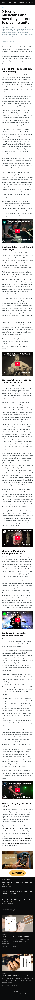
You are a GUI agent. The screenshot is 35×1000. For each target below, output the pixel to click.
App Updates (23, 2)
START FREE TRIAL (17, 873)
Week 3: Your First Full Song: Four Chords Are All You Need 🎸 (16, 901)
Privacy (27, 993)
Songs (12, 993)
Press (17, 993)
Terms (22, 993)
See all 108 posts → (8, 909)
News (15, 2)
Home (9, 2)
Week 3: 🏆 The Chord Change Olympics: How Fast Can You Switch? (17, 892)
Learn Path (19, 831)
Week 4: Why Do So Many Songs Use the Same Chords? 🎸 (17, 883)
